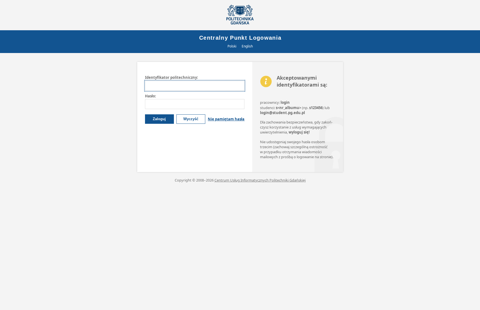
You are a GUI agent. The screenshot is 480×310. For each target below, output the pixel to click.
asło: (150, 96)
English (247, 46)
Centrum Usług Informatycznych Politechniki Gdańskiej (260, 180)
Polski (232, 46)
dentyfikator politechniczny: (171, 77)
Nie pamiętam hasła (226, 119)
